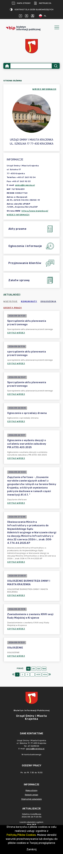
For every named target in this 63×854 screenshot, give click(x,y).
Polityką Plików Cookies (21, 834)
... (32, 674)
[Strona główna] (7, 66)
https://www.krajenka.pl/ (35, 211)
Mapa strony (24, 3)
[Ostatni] (49, 675)
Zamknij (32, 849)
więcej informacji (44, 89)
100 (44, 669)
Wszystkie (10, 301)
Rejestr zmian (31, 795)
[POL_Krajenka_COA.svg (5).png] (31, 46)
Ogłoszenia (48, 301)
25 (33, 669)
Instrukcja (45, 3)
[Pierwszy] (13, 675)
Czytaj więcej (16, 333)
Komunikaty (29, 301)
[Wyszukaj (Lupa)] (55, 65)
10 (28, 669)
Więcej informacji (18, 215)
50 (38, 669)
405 (38, 674)
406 (45, 674)
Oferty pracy (12, 308)
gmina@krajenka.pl (25, 185)
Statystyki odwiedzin (31, 799)
